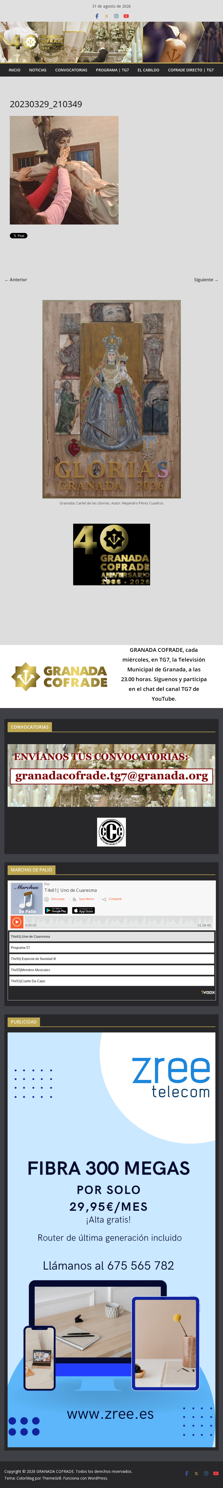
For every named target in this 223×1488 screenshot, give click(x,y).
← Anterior (15, 280)
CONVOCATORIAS (71, 69)
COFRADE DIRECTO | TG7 (191, 69)
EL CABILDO (148, 69)
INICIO (14, 69)
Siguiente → (206, 280)
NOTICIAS (38, 69)
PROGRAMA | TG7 (112, 69)
